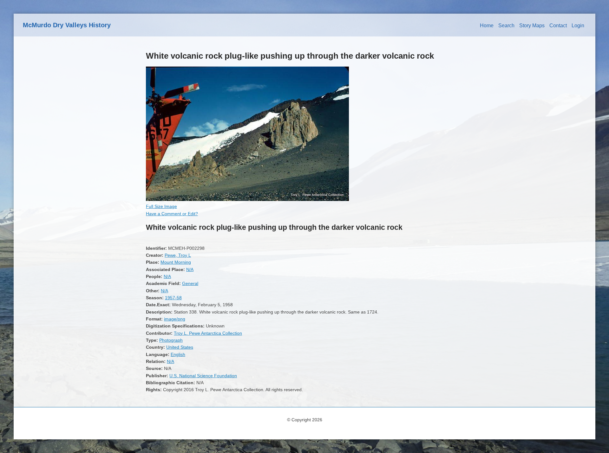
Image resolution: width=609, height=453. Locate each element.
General (190, 283)
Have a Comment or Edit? (172, 213)
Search (506, 25)
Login (578, 25)
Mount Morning (175, 262)
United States (179, 347)
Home (487, 25)
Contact (558, 25)
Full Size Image (161, 206)
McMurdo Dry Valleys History (67, 25)
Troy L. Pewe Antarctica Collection (208, 333)
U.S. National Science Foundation (203, 375)
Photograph (171, 340)
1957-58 (173, 297)
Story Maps (532, 25)
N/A (189, 269)
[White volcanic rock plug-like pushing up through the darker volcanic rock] (247, 199)
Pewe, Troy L (178, 255)
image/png (174, 318)
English (178, 354)
